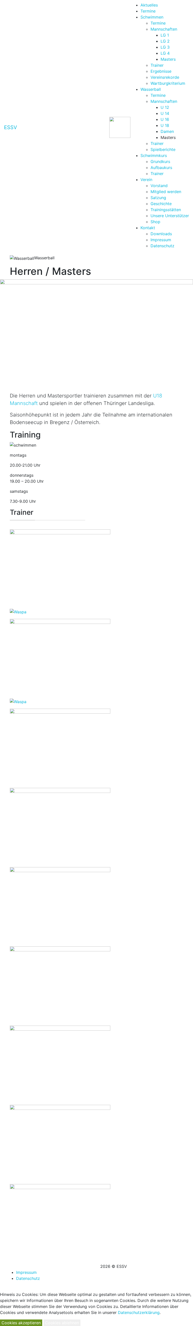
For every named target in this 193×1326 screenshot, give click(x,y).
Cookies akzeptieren (21, 1322)
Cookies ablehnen (62, 1322)
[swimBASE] (60, 1221)
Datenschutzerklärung (139, 1312)
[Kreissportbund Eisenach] (60, 904)
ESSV (10, 127)
